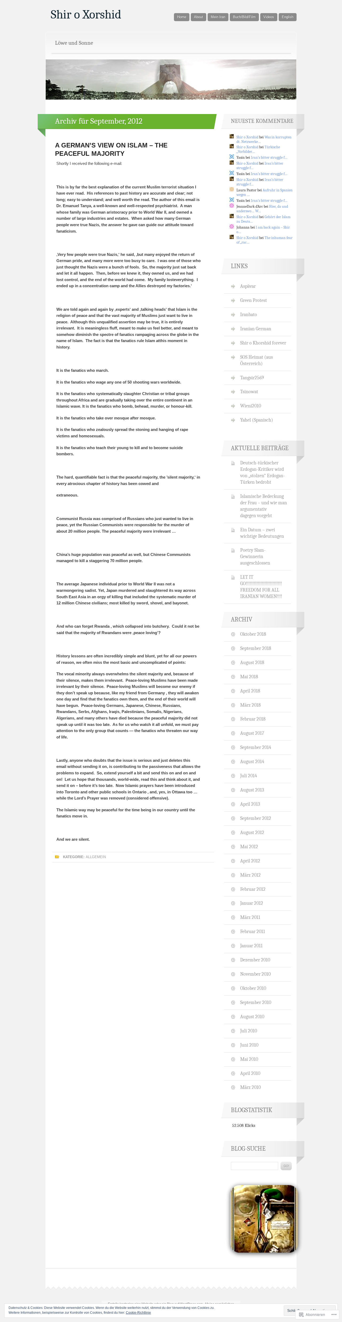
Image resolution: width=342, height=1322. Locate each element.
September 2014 (255, 747)
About (198, 17)
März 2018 (250, 705)
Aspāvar (248, 286)
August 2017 (252, 733)
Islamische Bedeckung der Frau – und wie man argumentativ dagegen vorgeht (263, 505)
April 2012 (250, 861)
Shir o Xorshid (86, 14)
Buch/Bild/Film (244, 17)
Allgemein (96, 857)
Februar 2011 (252, 931)
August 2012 (252, 832)
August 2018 (252, 662)
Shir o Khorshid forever (263, 343)
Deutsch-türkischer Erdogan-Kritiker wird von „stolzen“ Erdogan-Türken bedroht (262, 472)
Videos (268, 17)
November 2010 (255, 974)
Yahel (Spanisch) (256, 420)
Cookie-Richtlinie (138, 1313)
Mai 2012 (249, 847)
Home (181, 17)
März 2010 (250, 1087)
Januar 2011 (251, 946)
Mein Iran (218, 17)
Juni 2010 (249, 1045)
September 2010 (255, 1002)
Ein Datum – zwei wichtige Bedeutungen (262, 533)
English (287, 17)
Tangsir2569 (252, 378)
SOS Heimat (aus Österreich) (256, 360)
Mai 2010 (249, 1059)
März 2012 (250, 875)
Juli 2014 (248, 776)
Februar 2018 (253, 719)
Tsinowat (249, 392)
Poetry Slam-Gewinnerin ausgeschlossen (255, 556)
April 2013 (250, 804)
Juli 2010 (248, 1031)
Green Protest (253, 300)
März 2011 (250, 917)
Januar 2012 (251, 903)
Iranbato (248, 314)
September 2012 (255, 818)
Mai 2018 (249, 677)
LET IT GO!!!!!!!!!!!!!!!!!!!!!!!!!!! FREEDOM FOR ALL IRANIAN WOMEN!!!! (261, 586)
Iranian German (255, 329)
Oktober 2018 (253, 634)
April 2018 (250, 691)
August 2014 (252, 761)
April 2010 (250, 1073)
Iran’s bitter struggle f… (269, 157)
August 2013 (252, 790)
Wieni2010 (250, 406)
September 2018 (255, 648)
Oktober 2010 (253, 988)
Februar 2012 (253, 889)
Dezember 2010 (255, 960)
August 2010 (252, 1017)
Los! (286, 1166)
